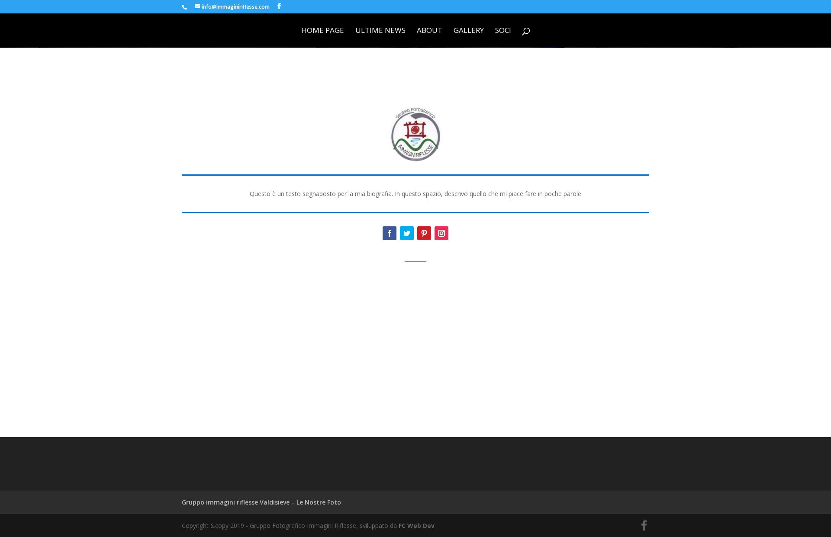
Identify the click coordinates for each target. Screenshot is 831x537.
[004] (600, 353)
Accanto (632, 403)
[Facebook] (389, 233)
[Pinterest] (424, 233)
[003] (477, 353)
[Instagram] (441, 233)
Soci (503, 31)
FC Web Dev (417, 525)
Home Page (322, 31)
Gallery (469, 31)
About (429, 31)
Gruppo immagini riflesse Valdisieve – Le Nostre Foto (261, 502)
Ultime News (380, 31)
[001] (230, 353)
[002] (354, 353)
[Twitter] (407, 233)
